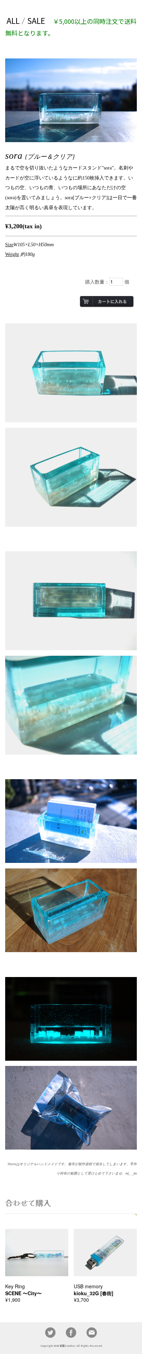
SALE (36, 20)
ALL (13, 20)
